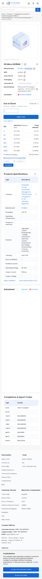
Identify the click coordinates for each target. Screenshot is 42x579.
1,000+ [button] (6, 151)
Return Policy (6, 498)
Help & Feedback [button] (9, 281)
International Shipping (9, 509)
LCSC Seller (5, 466)
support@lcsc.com (12, 534)
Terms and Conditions (9, 474)
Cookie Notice (6, 481)
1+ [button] (4, 131)
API (23, 463)
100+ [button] (5, 143)
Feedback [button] (5, 512)
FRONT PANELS (26, 509)
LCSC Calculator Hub (29, 466)
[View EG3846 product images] (21, 41)
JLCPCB (24, 498)
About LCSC (6, 459)
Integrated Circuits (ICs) (22, 14)
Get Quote (8, 165)
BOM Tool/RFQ (27, 459)
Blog (3, 484)
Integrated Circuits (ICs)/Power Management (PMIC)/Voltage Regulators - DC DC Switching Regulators (26, 194)
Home (3, 14)
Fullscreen (24, 289)
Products (10, 14)
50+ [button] (5, 139)
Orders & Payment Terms (10, 505)
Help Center (6, 520)
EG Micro (21, 68)
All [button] (35, 174)
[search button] (37, 10)
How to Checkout (7, 501)
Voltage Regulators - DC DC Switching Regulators (16, 17)
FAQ (3, 516)
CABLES (24, 505)
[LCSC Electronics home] (13, 3)
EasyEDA (24, 494)
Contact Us (5, 463)
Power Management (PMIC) (10, 16)
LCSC (23, 501)
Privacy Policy (6, 477)
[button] (3, 3)
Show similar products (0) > (28, 281)
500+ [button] (5, 147)
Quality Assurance (8, 470)
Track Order (6, 494)
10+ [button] (5, 135)
